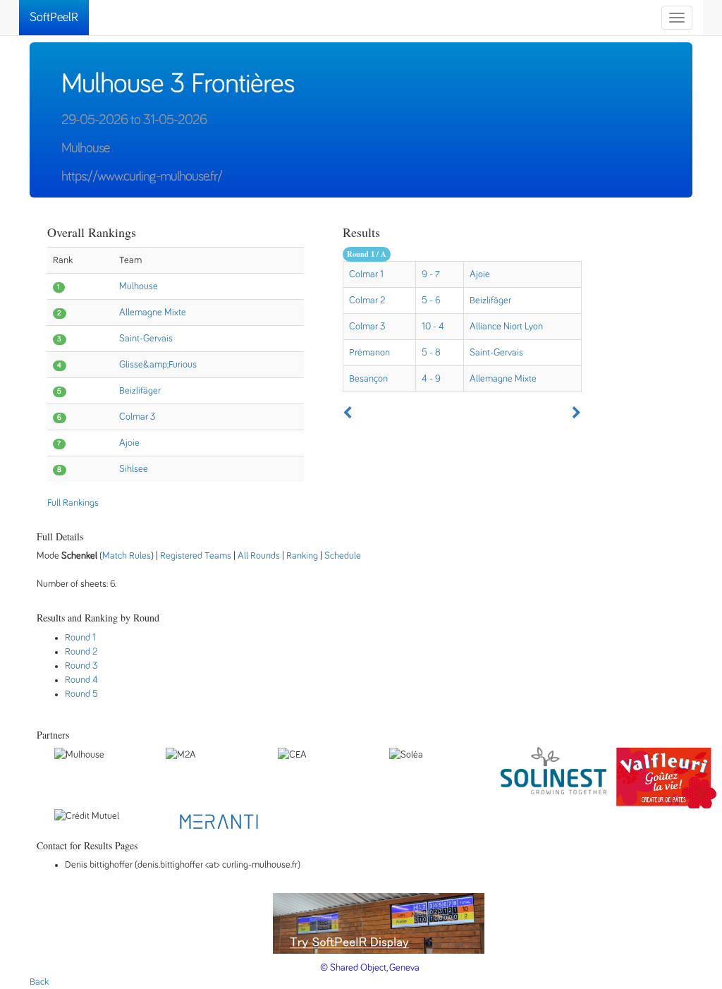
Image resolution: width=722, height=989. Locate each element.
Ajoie (129, 443)
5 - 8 (431, 353)
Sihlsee (133, 469)
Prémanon (369, 353)
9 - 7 (431, 274)
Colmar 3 (137, 417)
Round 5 (81, 694)
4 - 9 (431, 379)
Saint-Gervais (146, 339)
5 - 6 (431, 300)
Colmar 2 (367, 300)
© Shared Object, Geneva (370, 968)
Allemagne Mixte (152, 312)
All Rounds (259, 556)
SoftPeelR (54, 17)
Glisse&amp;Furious (158, 365)
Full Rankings (73, 503)
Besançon (368, 379)
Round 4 (81, 680)
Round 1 (80, 638)
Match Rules (126, 556)
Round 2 (81, 652)
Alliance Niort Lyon (506, 327)
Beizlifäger (140, 391)
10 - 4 (433, 327)
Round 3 (81, 666)
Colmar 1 (366, 274)
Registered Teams (195, 556)
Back (39, 982)
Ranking (302, 556)
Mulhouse (138, 286)
